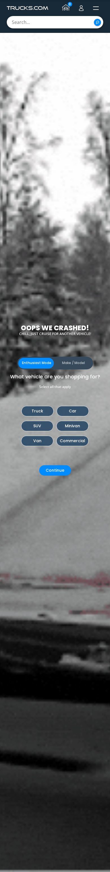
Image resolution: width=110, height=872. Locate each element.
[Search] (97, 22)
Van (37, 441)
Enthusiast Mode (36, 362)
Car (72, 411)
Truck (37, 411)
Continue (55, 470)
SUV (37, 426)
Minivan (72, 426)
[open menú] (96, 8)
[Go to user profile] (81, 8)
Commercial (72, 441)
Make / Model (73, 362)
